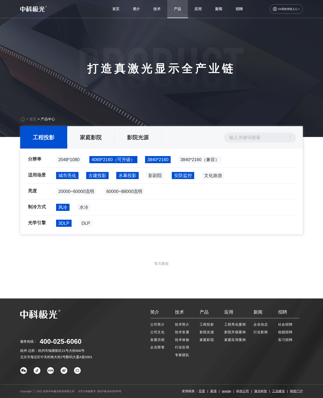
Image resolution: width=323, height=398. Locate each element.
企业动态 (260, 324)
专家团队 (182, 355)
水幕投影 (127, 175)
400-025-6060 (60, 341)
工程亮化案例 (235, 324)
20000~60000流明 (76, 191)
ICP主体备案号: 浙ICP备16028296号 (99, 391)
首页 (115, 9)
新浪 (213, 391)
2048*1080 (68, 159)
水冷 (83, 207)
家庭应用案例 (235, 340)
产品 (177, 9)
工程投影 (44, 137)
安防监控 (183, 175)
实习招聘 (285, 340)
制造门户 (296, 391)
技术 (157, 9)
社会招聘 (285, 324)
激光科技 (260, 391)
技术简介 (182, 324)
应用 (198, 9)
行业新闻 (260, 332)
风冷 (62, 207)
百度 (202, 391)
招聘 (239, 9)
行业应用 (182, 347)
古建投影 (97, 175)
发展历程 (157, 340)
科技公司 (242, 391)
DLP (85, 223)
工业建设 (278, 391)
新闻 (218, 9)
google (226, 391)
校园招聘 (285, 332)
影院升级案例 (235, 332)
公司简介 (157, 324)
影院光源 (138, 137)
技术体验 (182, 340)
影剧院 (155, 175)
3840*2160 (157, 159)
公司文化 (157, 332)
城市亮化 (67, 175)
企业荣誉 (157, 347)
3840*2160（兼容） (199, 159)
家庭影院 (91, 137)
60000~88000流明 (124, 191)
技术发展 (182, 332)
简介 (136, 9)
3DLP (63, 223)
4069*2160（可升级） (113, 159)
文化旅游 (213, 175)
